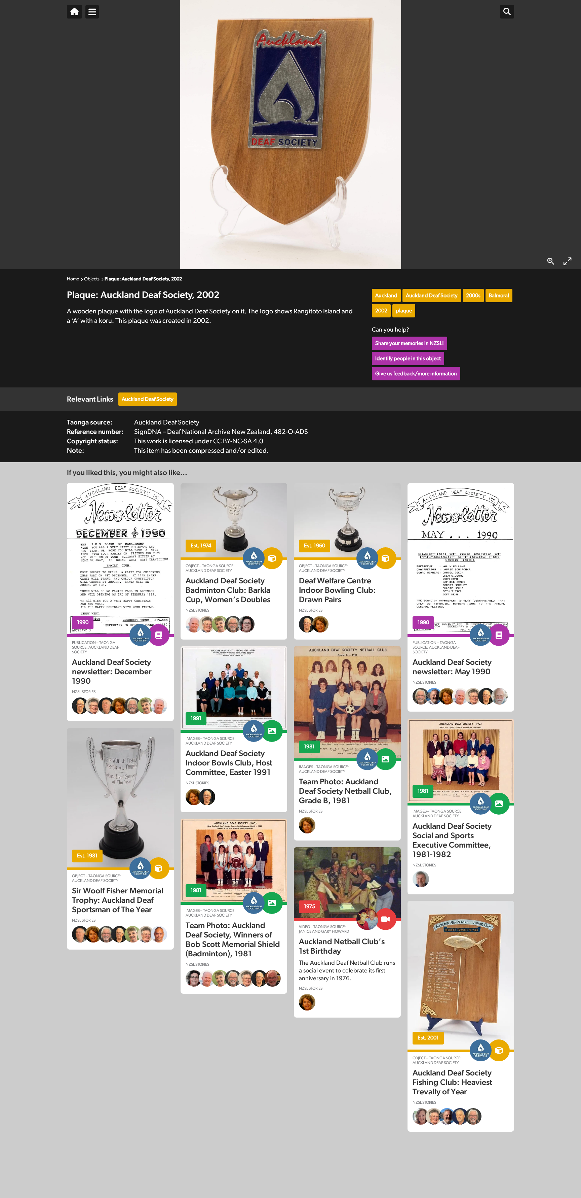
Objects (92, 279)
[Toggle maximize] (567, 261)
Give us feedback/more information (416, 373)
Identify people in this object (408, 358)
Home (73, 279)
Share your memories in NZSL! (409, 343)
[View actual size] (550, 261)
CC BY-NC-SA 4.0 (238, 441)
